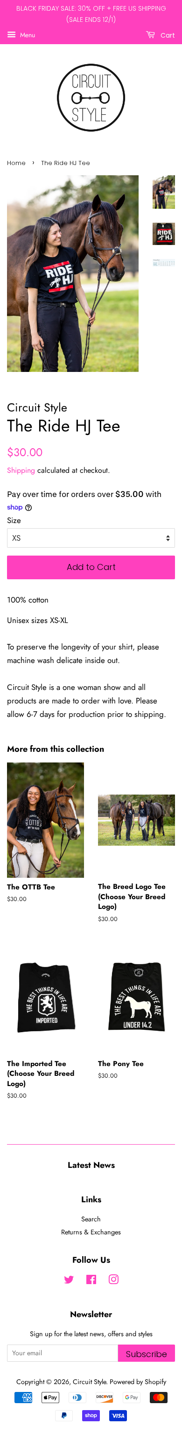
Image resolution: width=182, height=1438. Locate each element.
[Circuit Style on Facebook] (91, 1281)
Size (14, 520)
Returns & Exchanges (91, 1232)
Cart (167, 35)
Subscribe (146, 1354)
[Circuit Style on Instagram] (113, 1281)
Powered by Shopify (138, 1381)
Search (91, 1219)
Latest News (91, 1165)
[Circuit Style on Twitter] (69, 1281)
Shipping (21, 470)
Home (16, 163)
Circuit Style (89, 1381)
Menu (26, 34)
